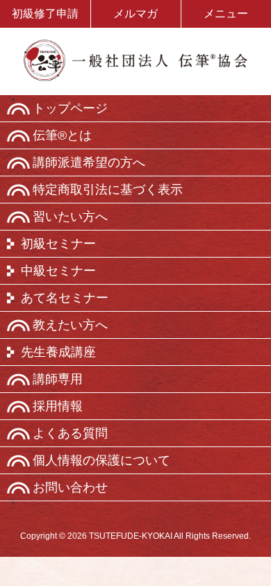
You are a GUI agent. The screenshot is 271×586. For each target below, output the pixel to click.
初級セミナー (58, 244)
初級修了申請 (45, 13)
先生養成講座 (58, 352)
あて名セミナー (64, 298)
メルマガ (135, 13)
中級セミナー (58, 271)
